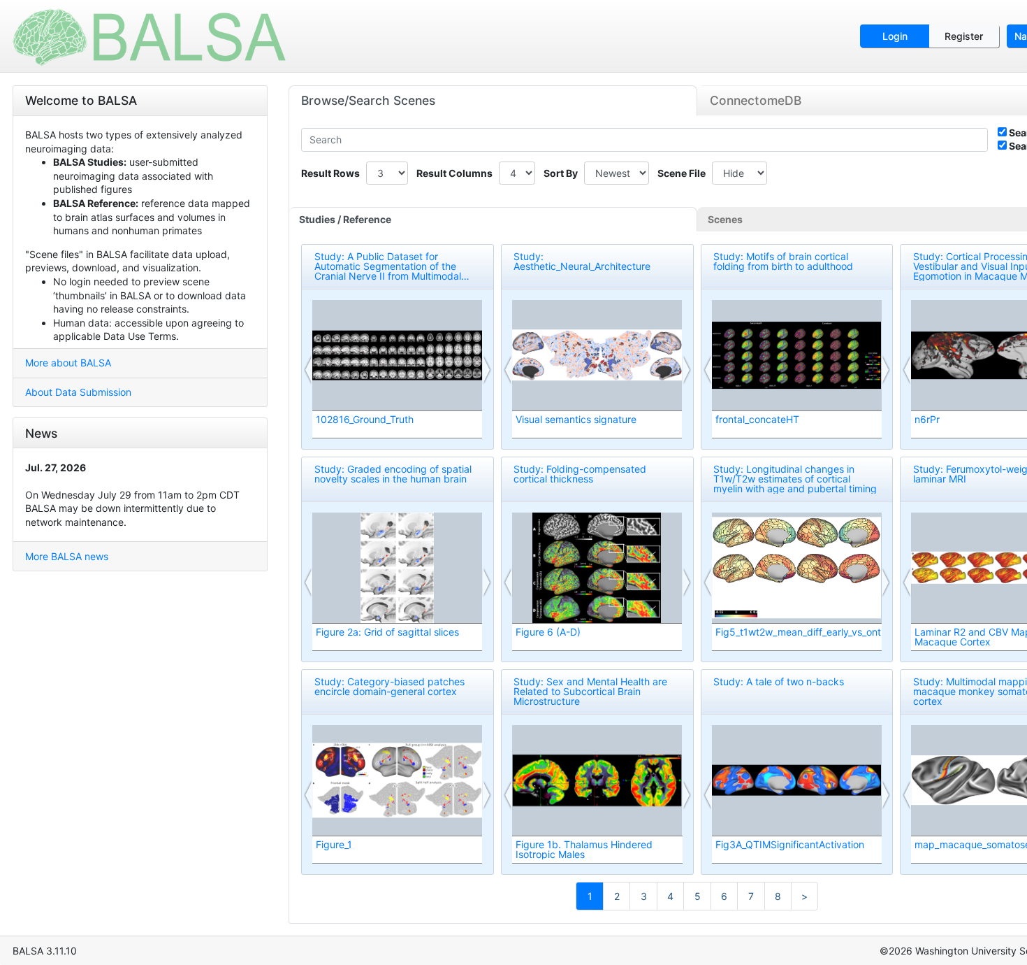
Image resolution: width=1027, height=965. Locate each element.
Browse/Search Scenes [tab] (368, 100)
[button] (308, 370)
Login (895, 36)
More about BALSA (68, 363)
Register (964, 36)
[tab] (493, 219)
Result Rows (330, 173)
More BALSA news (66, 556)
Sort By (561, 173)
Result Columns (454, 173)
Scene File (681, 173)
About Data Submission (78, 392)
